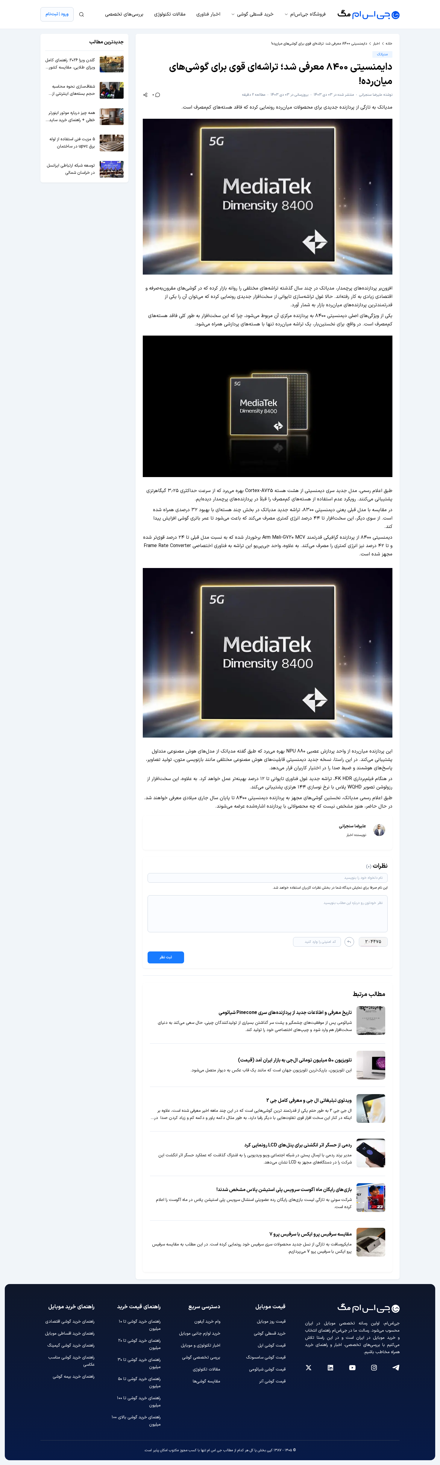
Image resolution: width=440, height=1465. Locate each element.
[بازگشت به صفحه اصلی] (369, 14)
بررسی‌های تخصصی (124, 14)
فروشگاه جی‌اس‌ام (308, 14)
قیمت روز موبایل (271, 1321)
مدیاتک (382, 54)
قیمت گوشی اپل (272, 1345)
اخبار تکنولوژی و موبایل (200, 1345)
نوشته (375, 95)
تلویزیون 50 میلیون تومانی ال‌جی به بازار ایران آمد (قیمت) (295, 1060)
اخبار (376, 43)
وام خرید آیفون (207, 1321)
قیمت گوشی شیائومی (267, 1369)
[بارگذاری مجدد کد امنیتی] (349, 942)
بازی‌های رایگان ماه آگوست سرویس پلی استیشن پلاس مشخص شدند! (284, 1189)
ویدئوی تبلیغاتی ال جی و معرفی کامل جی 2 (309, 1100)
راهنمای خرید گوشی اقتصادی (70, 1321)
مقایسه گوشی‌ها (206, 1381)
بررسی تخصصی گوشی (201, 1357)
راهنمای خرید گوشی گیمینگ (71, 1345)
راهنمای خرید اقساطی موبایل (70, 1333)
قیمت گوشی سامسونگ (266, 1357)
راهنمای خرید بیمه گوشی (74, 1376)
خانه (389, 43)
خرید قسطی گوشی (255, 14)
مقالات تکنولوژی (170, 14)
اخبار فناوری (208, 14)
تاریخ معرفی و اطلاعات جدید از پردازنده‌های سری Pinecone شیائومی (285, 1012)
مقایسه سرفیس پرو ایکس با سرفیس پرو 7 (310, 1234)
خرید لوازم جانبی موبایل (199, 1333)
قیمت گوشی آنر (272, 1381)
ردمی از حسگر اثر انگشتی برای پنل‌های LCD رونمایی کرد (298, 1145)
